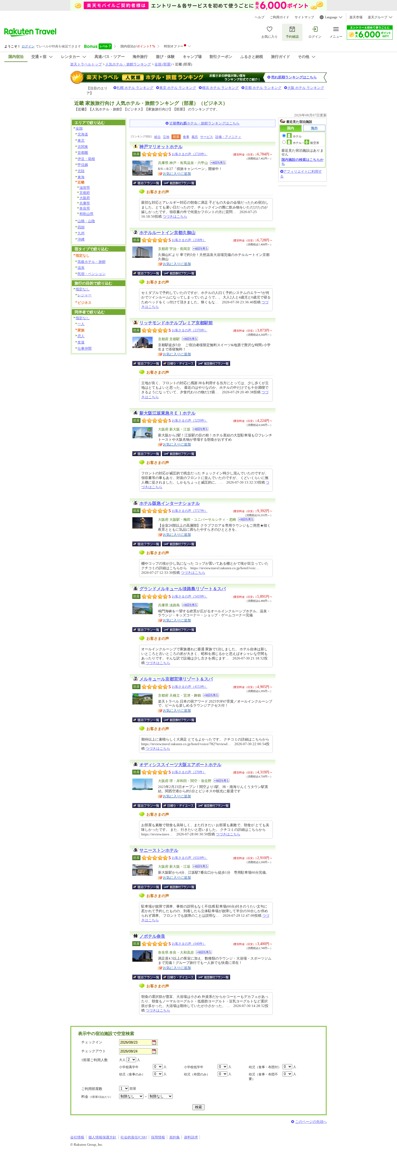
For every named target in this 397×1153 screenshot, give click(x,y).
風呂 (194, 137)
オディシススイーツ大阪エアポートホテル (180, 764)
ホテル (297, 136)
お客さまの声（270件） (189, 772)
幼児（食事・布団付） (265, 1067)
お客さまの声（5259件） (189, 420)
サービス (206, 137)
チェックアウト (93, 1051)
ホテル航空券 (306, 142)
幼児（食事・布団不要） (263, 1076)
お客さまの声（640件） (189, 944)
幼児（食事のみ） (132, 1074)
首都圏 (83, 153)
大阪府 (84, 198)
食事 (186, 137)
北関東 (83, 147)
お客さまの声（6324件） (189, 858)
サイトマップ (304, 17)
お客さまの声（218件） (189, 240)
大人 (122, 1060)
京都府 (84, 193)
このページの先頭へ (311, 1122)
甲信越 (83, 165)
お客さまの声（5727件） (189, 511)
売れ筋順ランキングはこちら (294, 77)
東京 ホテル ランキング (177, 88)
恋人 (81, 336)
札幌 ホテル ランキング (135, 88)
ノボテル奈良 (152, 936)
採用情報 (158, 1137)
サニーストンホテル (158, 850)
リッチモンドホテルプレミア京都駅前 (176, 323)
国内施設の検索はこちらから (302, 161)
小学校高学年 (129, 1067)
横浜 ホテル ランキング (220, 88)
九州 (81, 233)
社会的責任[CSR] (133, 1137)
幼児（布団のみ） (197, 1074)
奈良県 (84, 208)
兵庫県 (84, 203)
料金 (97, 1097)
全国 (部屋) (162, 64)
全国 (79, 128)
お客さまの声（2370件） (189, 330)
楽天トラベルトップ (86, 64)
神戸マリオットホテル (161, 146)
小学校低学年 (193, 1067)
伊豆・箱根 (86, 159)
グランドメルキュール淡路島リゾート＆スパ (182, 588)
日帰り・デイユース (179, 363)
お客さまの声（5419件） (189, 596)
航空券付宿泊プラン (179, 182)
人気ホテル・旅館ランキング (128, 64)
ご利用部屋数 (91, 1089)
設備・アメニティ (228, 137)
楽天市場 (355, 17)
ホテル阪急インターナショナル (169, 503)
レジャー (85, 295)
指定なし (83, 289)
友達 (81, 342)
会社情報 (77, 1137)
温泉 (81, 268)
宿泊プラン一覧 (149, 182)
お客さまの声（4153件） (189, 687)
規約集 (174, 1137)
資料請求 (191, 1137)
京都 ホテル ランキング (263, 88)
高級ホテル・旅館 (92, 262)
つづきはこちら (175, 216)
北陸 (81, 171)
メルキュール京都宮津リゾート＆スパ (176, 679)
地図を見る (218, 163)
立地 (166, 137)
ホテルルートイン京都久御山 (167, 232)
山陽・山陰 (86, 221)
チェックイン (91, 1042)
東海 (81, 177)
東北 (81, 140)
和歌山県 (86, 214)
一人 (81, 324)
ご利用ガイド (279, 17)
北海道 (83, 134)
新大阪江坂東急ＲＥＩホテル (167, 413)
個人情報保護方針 (102, 1137)
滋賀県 (84, 188)
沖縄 (81, 239)
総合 (157, 137)
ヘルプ (259, 17)
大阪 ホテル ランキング (305, 88)
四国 (81, 227)
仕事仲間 (85, 348)
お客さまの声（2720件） (189, 154)
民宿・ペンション (92, 274)
